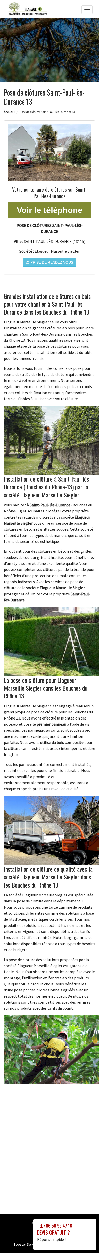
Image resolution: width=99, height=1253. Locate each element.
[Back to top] (85, 1239)
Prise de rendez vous (51, 262)
